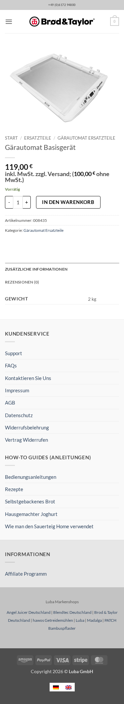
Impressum (17, 390)
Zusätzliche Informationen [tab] (36, 269)
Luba (80, 620)
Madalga (94, 620)
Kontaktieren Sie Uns (28, 378)
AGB (10, 403)
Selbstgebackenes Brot (30, 501)
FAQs (11, 365)
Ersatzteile (37, 138)
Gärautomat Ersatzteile (86, 138)
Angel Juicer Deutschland (29, 612)
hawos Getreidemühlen (53, 620)
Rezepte (14, 489)
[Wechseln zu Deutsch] (56, 687)
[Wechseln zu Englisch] (68, 687)
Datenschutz (19, 415)
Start (11, 138)
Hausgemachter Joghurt (31, 514)
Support (13, 353)
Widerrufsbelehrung (27, 427)
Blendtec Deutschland (72, 612)
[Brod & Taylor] (62, 22)
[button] (9, 22)
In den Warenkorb (68, 202)
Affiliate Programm (26, 574)
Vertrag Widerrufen (26, 440)
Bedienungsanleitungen (30, 477)
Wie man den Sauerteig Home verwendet (49, 526)
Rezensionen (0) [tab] (22, 282)
